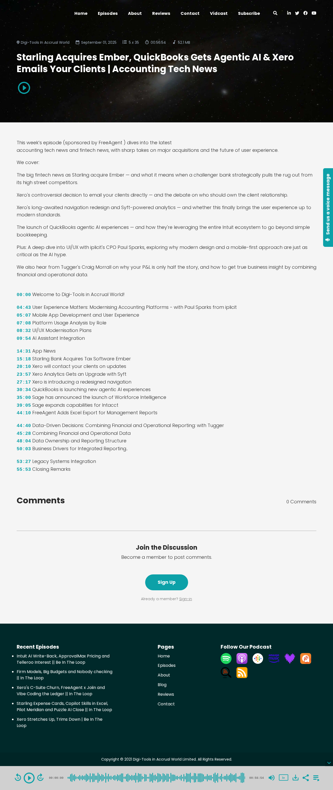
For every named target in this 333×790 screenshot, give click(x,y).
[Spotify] (226, 663)
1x (283, 777)
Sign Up (167, 582)
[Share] (305, 777)
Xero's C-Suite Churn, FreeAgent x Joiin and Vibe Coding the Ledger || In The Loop (61, 691)
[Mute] (272, 778)
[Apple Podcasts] (241, 663)
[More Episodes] (315, 777)
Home (80, 13)
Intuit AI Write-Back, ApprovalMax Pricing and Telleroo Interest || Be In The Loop (63, 659)
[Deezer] (289, 663)
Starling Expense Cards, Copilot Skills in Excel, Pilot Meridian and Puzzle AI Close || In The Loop (64, 706)
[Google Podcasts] (257, 663)
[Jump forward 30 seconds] (40, 777)
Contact (190, 13)
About (135, 13)
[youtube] (313, 14)
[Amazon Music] (273, 663)
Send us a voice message (328, 205)
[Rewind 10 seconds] (18, 777)
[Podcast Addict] (305, 663)
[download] (295, 777)
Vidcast (219, 13)
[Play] (29, 778)
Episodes (108, 13)
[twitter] (297, 14)
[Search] (275, 14)
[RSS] (241, 677)
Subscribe (249, 13)
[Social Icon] (305, 14)
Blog (162, 685)
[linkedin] (289, 14)
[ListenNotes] (226, 677)
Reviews (161, 13)
